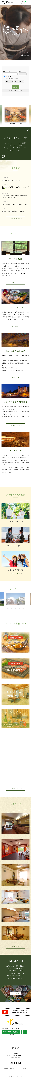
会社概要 (6, 1068)
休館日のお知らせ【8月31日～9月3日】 (12, 180)
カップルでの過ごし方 (15, 545)
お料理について (15, 326)
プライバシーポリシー (22, 1068)
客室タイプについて (15, 946)
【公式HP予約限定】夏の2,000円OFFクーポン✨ (15, 204)
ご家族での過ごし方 (15, 521)
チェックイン (6, 71)
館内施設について (15, 425)
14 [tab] (23, 608)
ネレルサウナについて (15, 479)
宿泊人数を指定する (14, 90)
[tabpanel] (15, 599)
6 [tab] (12, 608)
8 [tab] (15, 608)
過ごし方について (15, 573)
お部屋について (15, 282)
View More (15, 993)
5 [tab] (11, 608)
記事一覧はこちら (15, 218)
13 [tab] (22, 608)
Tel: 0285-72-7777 (15, 1058)
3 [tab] (8, 608)
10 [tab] (18, 608)
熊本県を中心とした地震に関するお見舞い (13, 211)
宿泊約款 (12, 1068)
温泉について (15, 377)
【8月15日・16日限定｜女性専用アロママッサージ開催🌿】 (15, 188)
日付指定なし (8, 76)
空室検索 (15, 87)
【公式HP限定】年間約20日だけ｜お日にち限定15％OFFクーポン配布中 (15, 196)
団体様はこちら (15, 788)
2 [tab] (7, 608)
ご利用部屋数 (9, 79)
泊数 (20, 71)
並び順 (16, 79)
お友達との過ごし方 (15, 570)
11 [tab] (19, 608)
